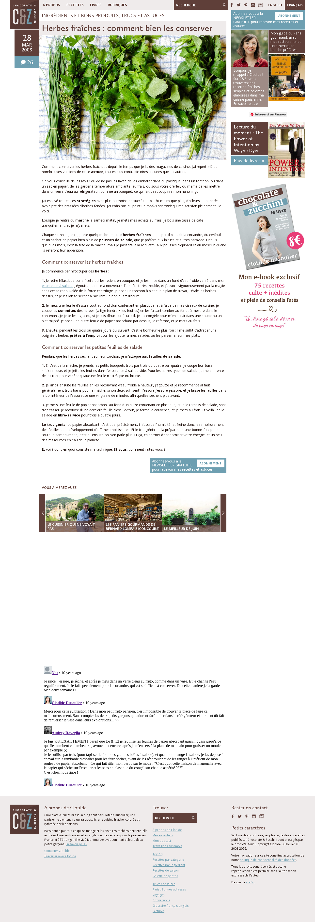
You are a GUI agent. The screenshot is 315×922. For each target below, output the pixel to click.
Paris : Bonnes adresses (169, 889)
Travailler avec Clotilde (60, 856)
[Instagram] (253, 4)
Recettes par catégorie (168, 860)
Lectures (158, 911)
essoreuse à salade (57, 285)
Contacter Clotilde (57, 851)
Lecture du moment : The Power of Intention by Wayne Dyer (248, 138)
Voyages (158, 895)
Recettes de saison (166, 870)
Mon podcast (162, 841)
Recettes (75, 4)
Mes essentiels (163, 835)
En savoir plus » (76, 844)
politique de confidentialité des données (268, 860)
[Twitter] (238, 4)
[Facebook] (231, 4)
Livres (95, 4)
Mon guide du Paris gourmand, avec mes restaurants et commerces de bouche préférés (285, 41)
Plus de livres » (249, 160)
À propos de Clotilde (167, 830)
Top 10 (157, 854)
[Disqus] (134, 599)
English (275, 5)
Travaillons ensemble (167, 846)
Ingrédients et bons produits (80, 15)
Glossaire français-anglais (171, 906)
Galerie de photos (165, 876)
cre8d (250, 882)
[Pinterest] (245, 4)
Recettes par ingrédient (169, 865)
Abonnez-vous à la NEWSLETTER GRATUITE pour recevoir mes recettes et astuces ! (186, 465)
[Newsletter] (260, 4)
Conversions (161, 900)
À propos (51, 4)
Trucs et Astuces (142, 15)
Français (295, 5)
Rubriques (117, 4)
